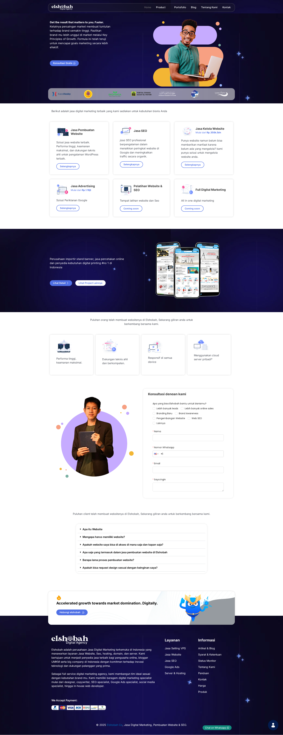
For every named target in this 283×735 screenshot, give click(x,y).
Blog (193, 7)
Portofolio (180, 7)
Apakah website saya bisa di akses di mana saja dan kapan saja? (123, 544)
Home (147, 7)
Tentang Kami (209, 7)
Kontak (226, 7)
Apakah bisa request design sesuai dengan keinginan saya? (120, 567)
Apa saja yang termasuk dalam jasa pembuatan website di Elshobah (125, 552)
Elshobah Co (115, 724)
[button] (131, 208)
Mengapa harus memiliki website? (104, 537)
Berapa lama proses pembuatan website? (108, 560)
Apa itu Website (92, 529)
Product (161, 7)
